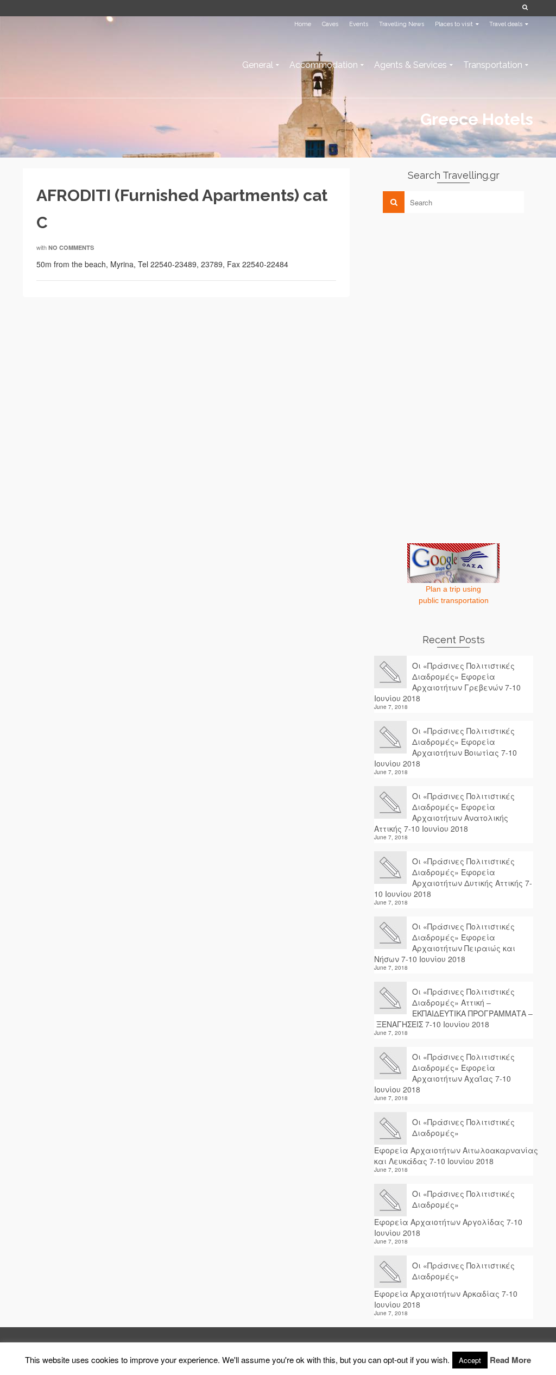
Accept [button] (470, 1360)
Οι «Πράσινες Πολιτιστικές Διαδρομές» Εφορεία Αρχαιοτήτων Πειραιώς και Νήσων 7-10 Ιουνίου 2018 (444, 942)
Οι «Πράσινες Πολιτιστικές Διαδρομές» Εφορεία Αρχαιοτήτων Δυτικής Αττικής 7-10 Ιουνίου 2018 (453, 877)
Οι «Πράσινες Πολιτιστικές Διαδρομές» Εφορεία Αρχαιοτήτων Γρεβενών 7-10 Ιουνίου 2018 (447, 682)
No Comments (71, 247)
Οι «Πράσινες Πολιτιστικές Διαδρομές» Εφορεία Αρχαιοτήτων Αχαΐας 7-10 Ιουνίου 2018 (444, 1073)
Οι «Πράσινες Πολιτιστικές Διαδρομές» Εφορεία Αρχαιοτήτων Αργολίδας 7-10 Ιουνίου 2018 (448, 1213)
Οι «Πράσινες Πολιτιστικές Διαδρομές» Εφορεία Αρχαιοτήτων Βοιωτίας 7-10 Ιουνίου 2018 (445, 747)
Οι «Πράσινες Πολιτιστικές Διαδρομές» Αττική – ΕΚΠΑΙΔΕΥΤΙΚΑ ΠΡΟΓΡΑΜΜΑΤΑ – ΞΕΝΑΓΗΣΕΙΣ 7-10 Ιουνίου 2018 (453, 1007)
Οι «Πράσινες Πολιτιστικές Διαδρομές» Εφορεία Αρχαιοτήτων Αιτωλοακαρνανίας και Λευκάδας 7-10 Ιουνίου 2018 (453, 1141)
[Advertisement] (455, 297)
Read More (510, 1359)
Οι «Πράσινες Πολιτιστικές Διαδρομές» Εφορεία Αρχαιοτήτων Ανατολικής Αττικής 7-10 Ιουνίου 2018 (444, 812)
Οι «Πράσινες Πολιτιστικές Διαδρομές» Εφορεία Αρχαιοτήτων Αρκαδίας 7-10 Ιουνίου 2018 (445, 1285)
